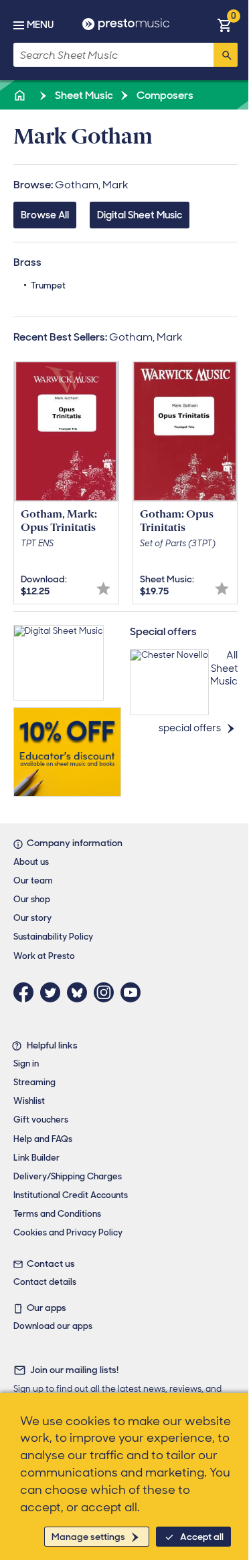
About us (31, 861)
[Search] (226, 55)
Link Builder (36, 1157)
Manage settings (88, 1537)
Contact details (44, 1282)
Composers (164, 95)
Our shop (31, 899)
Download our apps (52, 1326)
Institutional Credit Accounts (70, 1195)
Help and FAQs (42, 1139)
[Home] (20, 95)
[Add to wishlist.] (103, 588)
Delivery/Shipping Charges (67, 1176)
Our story (32, 918)
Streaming (34, 1082)
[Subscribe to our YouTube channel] (133, 992)
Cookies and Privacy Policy (67, 1232)
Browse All (45, 215)
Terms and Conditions (57, 1213)
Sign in (26, 1063)
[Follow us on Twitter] (53, 992)
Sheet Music (83, 95)
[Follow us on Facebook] (26, 992)
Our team (33, 880)
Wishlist (29, 1101)
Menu (40, 24)
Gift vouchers (40, 1119)
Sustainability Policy (53, 936)
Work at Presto (44, 956)
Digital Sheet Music (139, 215)
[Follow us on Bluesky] (80, 992)
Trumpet (48, 285)
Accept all (202, 1537)
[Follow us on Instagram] (107, 992)
